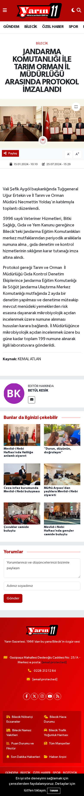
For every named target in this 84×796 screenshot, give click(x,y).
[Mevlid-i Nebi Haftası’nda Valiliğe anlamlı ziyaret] (22, 435)
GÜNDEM (11, 27)
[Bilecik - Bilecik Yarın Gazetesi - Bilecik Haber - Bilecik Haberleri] (39, 11)
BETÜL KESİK (38, 390)
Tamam (54, 791)
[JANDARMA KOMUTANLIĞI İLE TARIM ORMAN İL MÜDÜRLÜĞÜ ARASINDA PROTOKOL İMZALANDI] (42, 123)
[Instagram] (42, 696)
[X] (34, 696)
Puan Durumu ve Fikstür (20, 746)
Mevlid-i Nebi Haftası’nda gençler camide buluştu (59, 531)
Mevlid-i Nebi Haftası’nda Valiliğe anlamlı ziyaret (18, 452)
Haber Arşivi (57, 756)
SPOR (73, 27)
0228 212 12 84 (45, 670)
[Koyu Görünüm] (73, 11)
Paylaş (12, 153)
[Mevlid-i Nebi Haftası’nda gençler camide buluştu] (62, 513)
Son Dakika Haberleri (25, 756)
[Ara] (79, 11)
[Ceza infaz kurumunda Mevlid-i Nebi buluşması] (22, 474)
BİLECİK (30, 27)
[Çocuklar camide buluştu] (22, 513)
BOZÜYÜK (70, 772)
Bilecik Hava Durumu (55, 719)
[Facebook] (26, 696)
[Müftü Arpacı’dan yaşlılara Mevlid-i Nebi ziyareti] (62, 474)
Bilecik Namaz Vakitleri (19, 733)
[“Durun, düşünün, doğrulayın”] (62, 435)
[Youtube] (49, 696)
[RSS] (57, 696)
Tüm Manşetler (59, 743)
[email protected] (54, 662)
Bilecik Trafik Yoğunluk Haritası (56, 733)
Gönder (13, 598)
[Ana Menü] (5, 11)
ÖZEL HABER (53, 27)
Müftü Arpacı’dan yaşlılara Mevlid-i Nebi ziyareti (61, 491)
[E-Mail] (31, 399)
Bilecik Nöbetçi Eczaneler (19, 719)
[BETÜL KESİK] (14, 393)
